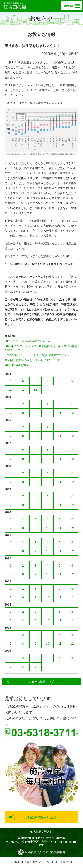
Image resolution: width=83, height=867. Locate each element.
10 (10, 389)
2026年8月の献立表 (17, 365)
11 (22, 389)
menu (71, 5)
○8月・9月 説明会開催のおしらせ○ (27, 341)
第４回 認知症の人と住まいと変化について (32, 360)
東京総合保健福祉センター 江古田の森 (14, 5)
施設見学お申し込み (41, 817)
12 (35, 389)
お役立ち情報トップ (41, 681)
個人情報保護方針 (41, 831)
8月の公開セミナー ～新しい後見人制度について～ (37, 355)
